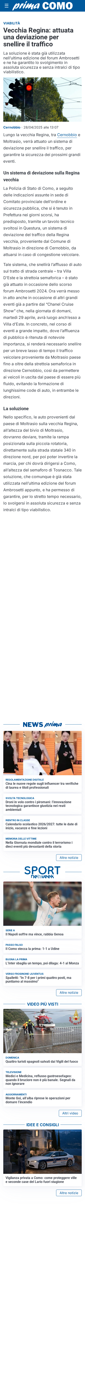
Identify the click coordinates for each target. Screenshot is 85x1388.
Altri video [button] (70, 1113)
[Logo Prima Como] (42, 6)
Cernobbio (67, 134)
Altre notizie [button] (69, 858)
